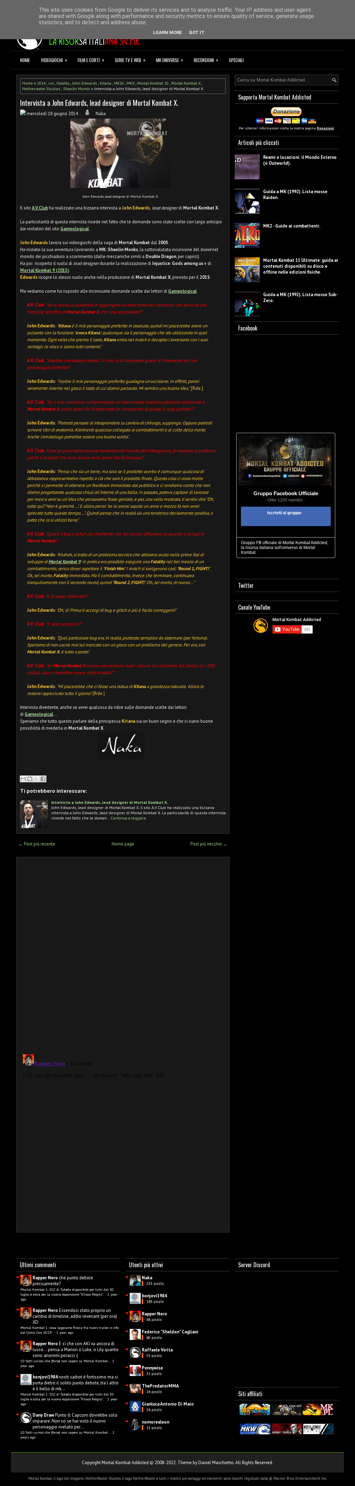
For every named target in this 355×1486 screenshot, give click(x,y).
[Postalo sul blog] (29, 778)
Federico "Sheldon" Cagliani (170, 1332)
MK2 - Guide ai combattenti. (291, 226)
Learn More (167, 32)
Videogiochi (54, 59)
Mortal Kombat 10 (152, 83)
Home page (123, 844)
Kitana (105, 83)
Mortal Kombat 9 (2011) (44, 270)
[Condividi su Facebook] (43, 778)
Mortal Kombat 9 (64, 562)
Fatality (63, 83)
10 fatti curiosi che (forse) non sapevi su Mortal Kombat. (64, 1360)
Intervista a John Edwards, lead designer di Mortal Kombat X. (99, 102)
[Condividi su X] (36, 778)
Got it (197, 32)
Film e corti (91, 59)
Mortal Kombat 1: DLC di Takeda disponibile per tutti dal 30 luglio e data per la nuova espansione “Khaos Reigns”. (67, 1292)
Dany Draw (43, 1415)
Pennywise (152, 1368)
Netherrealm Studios (41, 88)
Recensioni (206, 59)
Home (25, 60)
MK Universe (169, 59)
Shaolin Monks (76, 88)
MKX (131, 83)
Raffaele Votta (157, 1350)
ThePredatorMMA (160, 1386)
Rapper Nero (45, 1278)
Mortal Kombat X (186, 83)
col (51, 83)
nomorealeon (155, 1422)
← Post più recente (36, 844)
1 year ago (65, 1332)
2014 (41, 83)
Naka (147, 1278)
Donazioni (325, 128)
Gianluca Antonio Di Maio (168, 1404)
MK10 (119, 83)
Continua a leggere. (129, 818)
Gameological (74, 229)
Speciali (236, 60)
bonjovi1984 (45, 1377)
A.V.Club (40, 208)
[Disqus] (123, 953)
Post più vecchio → (208, 844)
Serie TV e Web (130, 59)
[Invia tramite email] (23, 778)
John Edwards (84, 83)
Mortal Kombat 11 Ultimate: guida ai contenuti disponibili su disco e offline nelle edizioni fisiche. (300, 266)
